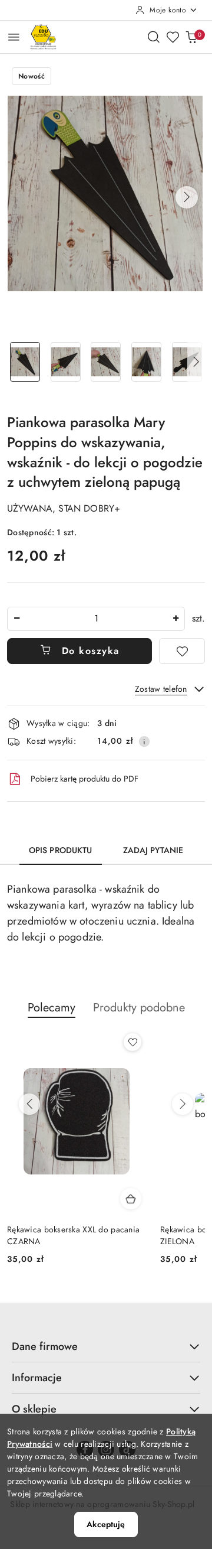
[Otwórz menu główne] (14, 37)
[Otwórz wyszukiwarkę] (153, 36)
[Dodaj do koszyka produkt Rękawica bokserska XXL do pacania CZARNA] (130, 1198)
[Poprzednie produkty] (29, 1104)
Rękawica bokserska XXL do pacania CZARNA (73, 1235)
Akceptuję (106, 1524)
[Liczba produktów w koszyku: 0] (191, 36)
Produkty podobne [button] (139, 1007)
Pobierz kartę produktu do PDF (84, 779)
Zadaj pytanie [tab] (153, 850)
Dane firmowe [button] (45, 1346)
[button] (187, 197)
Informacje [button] (37, 1377)
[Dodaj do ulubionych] (182, 651)
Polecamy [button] (51, 1007)
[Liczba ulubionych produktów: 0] (172, 36)
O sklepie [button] (34, 1409)
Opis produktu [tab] (60, 850)
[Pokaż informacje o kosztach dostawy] (144, 741)
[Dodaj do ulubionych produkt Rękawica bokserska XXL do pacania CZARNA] (132, 1042)
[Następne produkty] (182, 1104)
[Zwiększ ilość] (175, 618)
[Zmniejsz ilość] (16, 618)
